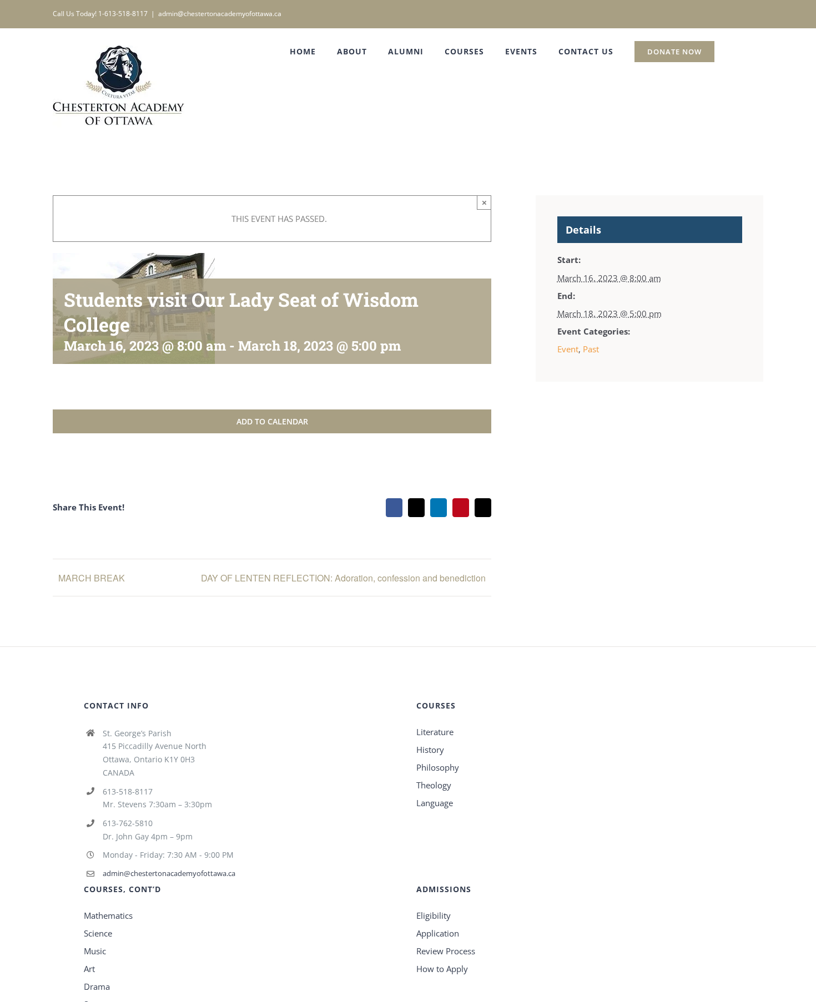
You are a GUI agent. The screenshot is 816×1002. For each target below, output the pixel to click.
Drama (97, 986)
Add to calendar (272, 421)
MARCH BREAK (91, 577)
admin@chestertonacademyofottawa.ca (219, 13)
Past (591, 349)
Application (437, 933)
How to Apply (442, 968)
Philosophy (437, 767)
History (430, 749)
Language (434, 802)
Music (95, 951)
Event (567, 349)
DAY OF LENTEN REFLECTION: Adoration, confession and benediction (343, 577)
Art (89, 968)
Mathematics (108, 915)
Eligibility (433, 915)
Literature (435, 731)
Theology (433, 785)
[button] (739, 51)
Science (98, 933)
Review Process (445, 951)
